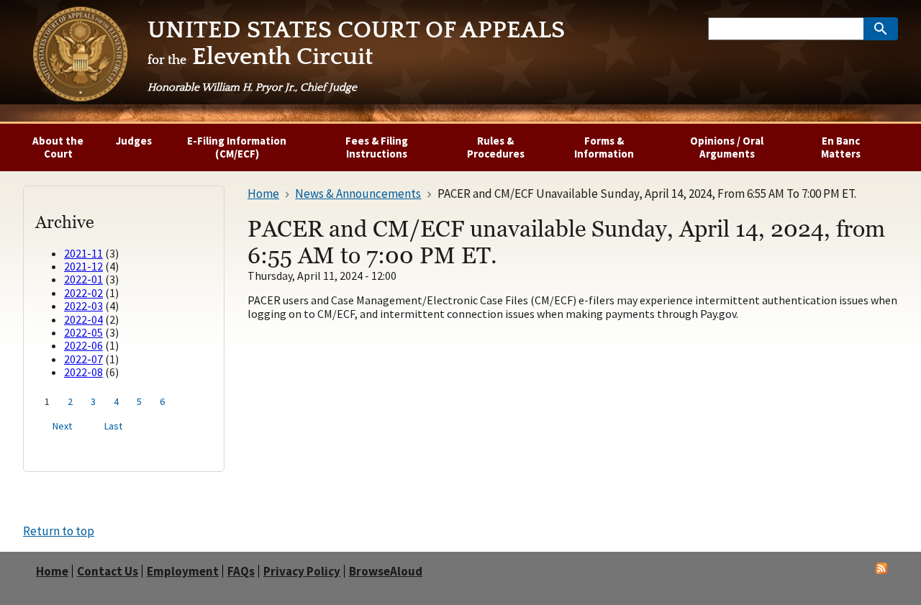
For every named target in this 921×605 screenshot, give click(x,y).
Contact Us (107, 571)
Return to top (58, 531)
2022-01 (83, 279)
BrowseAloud (385, 571)
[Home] (80, 57)
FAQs (241, 571)
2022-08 (83, 372)
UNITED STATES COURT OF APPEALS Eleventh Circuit (356, 55)
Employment (183, 571)
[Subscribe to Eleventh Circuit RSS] (881, 570)
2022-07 (83, 359)
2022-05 (83, 332)
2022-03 (83, 306)
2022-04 (83, 319)
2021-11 (83, 253)
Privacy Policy (301, 571)
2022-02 (83, 293)
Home (52, 571)
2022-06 (83, 345)
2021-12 (83, 266)
